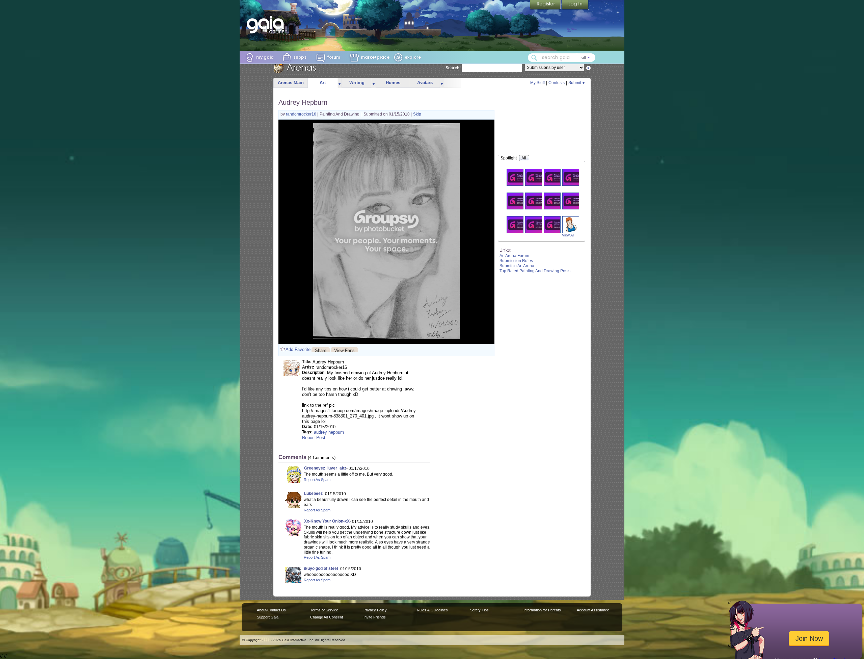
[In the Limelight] (556, 224)
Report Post (313, 437)
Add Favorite (298, 349)
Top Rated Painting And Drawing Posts (535, 271)
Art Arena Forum (514, 255)
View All (568, 235)
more (340, 83)
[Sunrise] (519, 200)
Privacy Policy (375, 610)
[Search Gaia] (534, 57)
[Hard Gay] (537, 200)
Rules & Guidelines (432, 610)
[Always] (575, 177)
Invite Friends (374, 617)
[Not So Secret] (519, 224)
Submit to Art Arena (517, 265)
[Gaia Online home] (267, 24)
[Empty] (537, 224)
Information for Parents (542, 610)
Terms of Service (324, 610)
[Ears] (519, 177)
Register (546, 5)
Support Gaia (267, 617)
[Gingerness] (571, 224)
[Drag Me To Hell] (556, 177)
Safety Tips (479, 610)
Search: (453, 68)
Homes (393, 82)
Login (575, 5)
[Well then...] (575, 200)
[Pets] (537, 177)
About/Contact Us (271, 610)
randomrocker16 (301, 114)
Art (323, 82)
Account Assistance (593, 610)
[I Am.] (556, 200)
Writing (356, 82)
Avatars (425, 82)
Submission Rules (516, 260)
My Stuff (537, 82)
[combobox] (561, 57)
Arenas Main (291, 82)
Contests (556, 82)
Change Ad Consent (326, 617)
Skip (417, 114)
